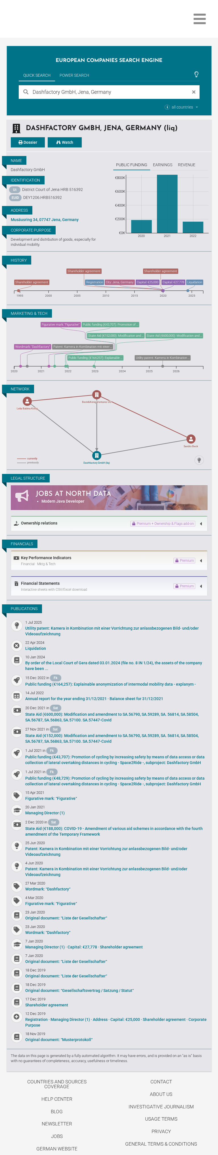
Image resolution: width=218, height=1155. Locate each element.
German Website (56, 1149)
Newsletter (57, 1124)
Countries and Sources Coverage (57, 1084)
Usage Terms (161, 1119)
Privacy (161, 1131)
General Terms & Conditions (161, 1144)
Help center (56, 1099)
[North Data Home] (40, 19)
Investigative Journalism (161, 1107)
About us (161, 1094)
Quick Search (37, 75)
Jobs (57, 1136)
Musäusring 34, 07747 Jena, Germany (45, 219)
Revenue (186, 165)
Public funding (131, 165)
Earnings (162, 165)
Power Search (74, 75)
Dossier (30, 142)
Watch (67, 142)
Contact (161, 1082)
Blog (57, 1111)
